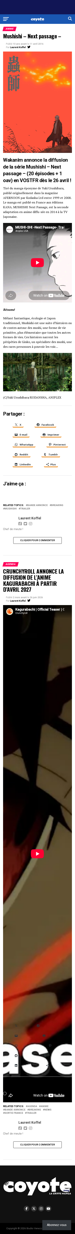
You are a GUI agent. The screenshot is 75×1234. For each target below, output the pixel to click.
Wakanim (13, 160)
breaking (57, 505)
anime (44, 1106)
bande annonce (37, 505)
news (47, 1110)
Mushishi (11, 509)
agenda (32, 1106)
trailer (25, 509)
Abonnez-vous (57, 1225)
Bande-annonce (15, 1110)
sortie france (14, 1113)
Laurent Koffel (18, 47)
